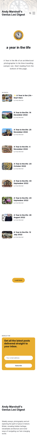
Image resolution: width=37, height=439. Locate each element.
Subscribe (18, 365)
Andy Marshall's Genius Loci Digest (13, 13)
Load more (18, 280)
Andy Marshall (19, 100)
